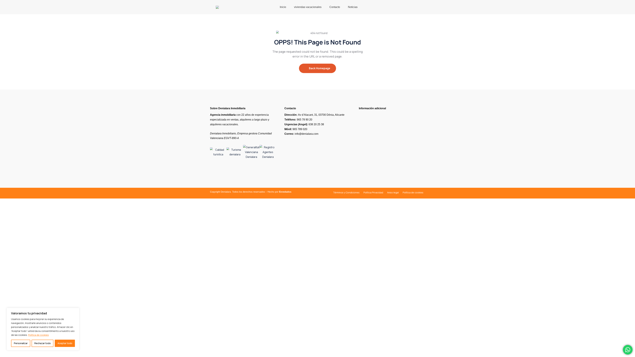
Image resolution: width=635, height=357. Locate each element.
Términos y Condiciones (346, 192)
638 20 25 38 (304, 124)
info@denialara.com (301, 133)
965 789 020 (295, 129)
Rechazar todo (42, 343)
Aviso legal (393, 192)
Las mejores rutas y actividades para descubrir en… (389, 145)
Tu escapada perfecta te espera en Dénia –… (385, 126)
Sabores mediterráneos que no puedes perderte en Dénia (389, 166)
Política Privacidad (373, 192)
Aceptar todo (65, 343)
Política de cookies (38, 335)
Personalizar (21, 343)
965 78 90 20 (298, 119)
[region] (43, 329)
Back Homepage (319, 68)
